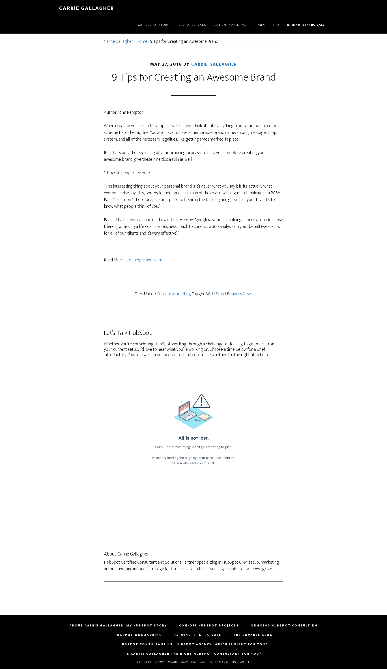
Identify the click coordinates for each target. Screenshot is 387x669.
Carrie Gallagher (86, 8)
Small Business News (234, 294)
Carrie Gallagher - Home (125, 41)
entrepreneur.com (145, 260)
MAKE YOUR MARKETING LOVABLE (225, 662)
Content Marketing (174, 294)
